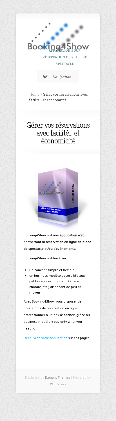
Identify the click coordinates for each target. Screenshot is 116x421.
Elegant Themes (57, 377)
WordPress (58, 384)
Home (34, 94)
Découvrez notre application (45, 338)
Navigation (62, 76)
